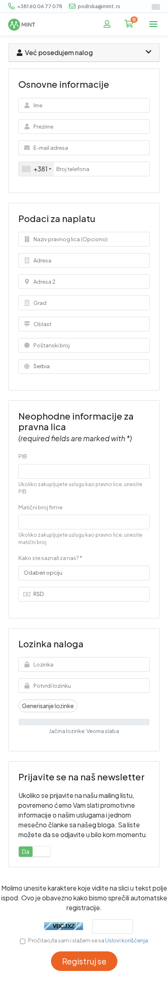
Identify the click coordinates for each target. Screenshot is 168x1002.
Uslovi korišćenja (126, 940)
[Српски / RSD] (156, 7)
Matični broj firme (40, 507)
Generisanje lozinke (48, 705)
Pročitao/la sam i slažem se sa (88, 940)
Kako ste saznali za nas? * (50, 558)
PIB (22, 456)
